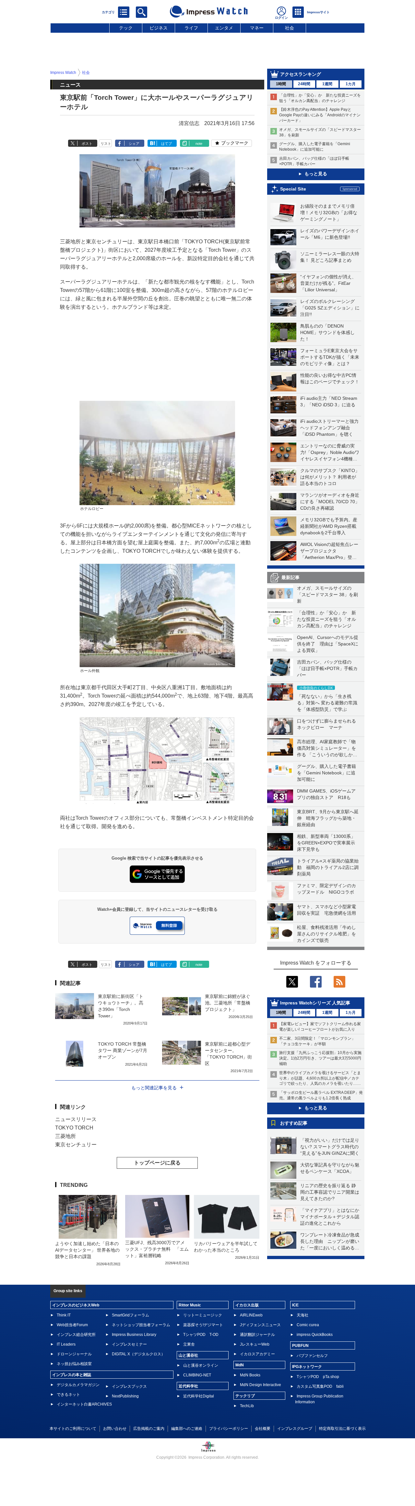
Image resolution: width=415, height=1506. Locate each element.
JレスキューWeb (254, 1344)
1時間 (281, 84)
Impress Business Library (134, 1334)
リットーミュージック (202, 1315)
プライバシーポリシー (228, 1428)
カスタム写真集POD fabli (320, 1386)
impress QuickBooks (315, 1334)
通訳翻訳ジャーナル (257, 1334)
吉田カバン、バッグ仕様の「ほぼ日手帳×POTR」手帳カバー (327, 668)
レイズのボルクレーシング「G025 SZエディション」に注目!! (330, 308)
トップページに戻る (157, 1162)
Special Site (293, 188)
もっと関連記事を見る (154, 1087)
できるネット (68, 1394)
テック (126, 27)
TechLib (247, 1406)
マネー (257, 27)
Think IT (64, 1315)
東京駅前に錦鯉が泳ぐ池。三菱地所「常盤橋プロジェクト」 (227, 1003)
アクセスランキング (300, 74)
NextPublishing (125, 1396)
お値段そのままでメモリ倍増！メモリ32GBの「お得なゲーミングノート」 (328, 212)
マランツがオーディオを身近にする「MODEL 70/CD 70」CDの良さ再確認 (330, 501)
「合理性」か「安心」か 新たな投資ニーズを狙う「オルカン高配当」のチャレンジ (326, 619)
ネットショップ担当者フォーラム (141, 1325)
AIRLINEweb (251, 1315)
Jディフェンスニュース (260, 1325)
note (199, 143)
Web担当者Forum (72, 1325)
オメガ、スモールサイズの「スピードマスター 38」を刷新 (327, 594)
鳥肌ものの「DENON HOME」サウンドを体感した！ (327, 332)
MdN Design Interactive (260, 1385)
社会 (289, 27)
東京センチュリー (76, 1144)
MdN (239, 1365)
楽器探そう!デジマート (203, 1325)
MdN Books (250, 1375)
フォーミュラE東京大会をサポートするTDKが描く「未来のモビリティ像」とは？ (329, 357)
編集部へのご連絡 (186, 1428)
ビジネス (158, 27)
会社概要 (262, 1428)
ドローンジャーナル (74, 1354)
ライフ (191, 27)
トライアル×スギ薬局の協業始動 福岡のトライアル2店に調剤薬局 (328, 867)
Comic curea (308, 1325)
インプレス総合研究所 (76, 1334)
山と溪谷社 (188, 1355)
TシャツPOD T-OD (201, 1334)
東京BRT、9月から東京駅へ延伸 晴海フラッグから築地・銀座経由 (328, 818)
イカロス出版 (247, 1305)
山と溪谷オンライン (200, 1365)
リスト (106, 143)
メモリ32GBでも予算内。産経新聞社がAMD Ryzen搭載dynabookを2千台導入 (328, 526)
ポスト (87, 143)
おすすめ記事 (293, 1123)
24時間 (304, 84)
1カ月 (351, 84)
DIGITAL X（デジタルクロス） (138, 1354)
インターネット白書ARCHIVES (84, 1404)
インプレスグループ (294, 1428)
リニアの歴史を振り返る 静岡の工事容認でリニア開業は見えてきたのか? (329, 1192)
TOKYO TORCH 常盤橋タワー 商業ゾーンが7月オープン (122, 1050)
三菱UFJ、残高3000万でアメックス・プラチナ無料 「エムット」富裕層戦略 (157, 1249)
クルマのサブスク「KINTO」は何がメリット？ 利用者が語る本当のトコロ (330, 477)
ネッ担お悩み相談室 (74, 1363)
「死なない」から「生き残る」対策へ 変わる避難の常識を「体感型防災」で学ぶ (327, 703)
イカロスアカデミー (257, 1354)
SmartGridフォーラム (130, 1315)
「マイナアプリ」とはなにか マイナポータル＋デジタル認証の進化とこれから (332, 1217)
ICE (295, 1305)
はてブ (166, 143)
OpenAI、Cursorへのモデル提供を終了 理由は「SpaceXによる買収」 (327, 644)
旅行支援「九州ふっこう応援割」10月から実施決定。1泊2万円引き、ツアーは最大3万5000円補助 (320, 1058)
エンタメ (224, 27)
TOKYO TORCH (74, 1127)
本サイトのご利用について (73, 1428)
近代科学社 (188, 1386)
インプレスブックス (129, 1386)
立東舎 (189, 1344)
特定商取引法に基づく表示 (342, 1428)
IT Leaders (66, 1344)
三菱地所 (65, 1136)
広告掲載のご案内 (148, 1428)
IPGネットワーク (307, 1366)
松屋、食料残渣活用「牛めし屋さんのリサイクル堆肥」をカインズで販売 (326, 934)
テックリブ (245, 1396)
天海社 (302, 1315)
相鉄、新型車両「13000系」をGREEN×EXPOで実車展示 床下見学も (328, 843)
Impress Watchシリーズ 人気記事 (315, 1002)
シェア (134, 143)
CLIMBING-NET (197, 1375)
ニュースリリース (76, 1119)
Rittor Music (190, 1305)
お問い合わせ (114, 1428)
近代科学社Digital (198, 1396)
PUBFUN (300, 1345)
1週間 (327, 84)
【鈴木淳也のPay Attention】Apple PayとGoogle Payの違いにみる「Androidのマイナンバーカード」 (320, 115)
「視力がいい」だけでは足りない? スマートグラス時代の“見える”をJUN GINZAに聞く (329, 1147)
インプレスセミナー (129, 1344)
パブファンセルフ (312, 1355)
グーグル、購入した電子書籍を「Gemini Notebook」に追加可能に (326, 773)
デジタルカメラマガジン (78, 1385)
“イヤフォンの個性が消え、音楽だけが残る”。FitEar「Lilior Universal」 (328, 283)
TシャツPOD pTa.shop (318, 1376)
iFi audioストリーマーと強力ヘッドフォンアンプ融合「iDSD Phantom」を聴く (329, 428)
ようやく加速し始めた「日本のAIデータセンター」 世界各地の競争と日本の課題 (87, 1250)
